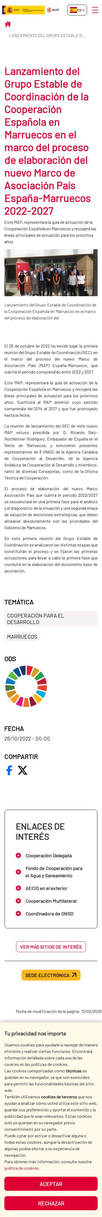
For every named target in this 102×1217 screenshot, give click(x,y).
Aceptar (51, 1184)
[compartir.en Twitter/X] (22, 770)
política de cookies (21, 1168)
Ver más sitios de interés (51, 947)
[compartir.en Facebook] (9, 770)
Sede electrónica (48, 975)
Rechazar (51, 1203)
